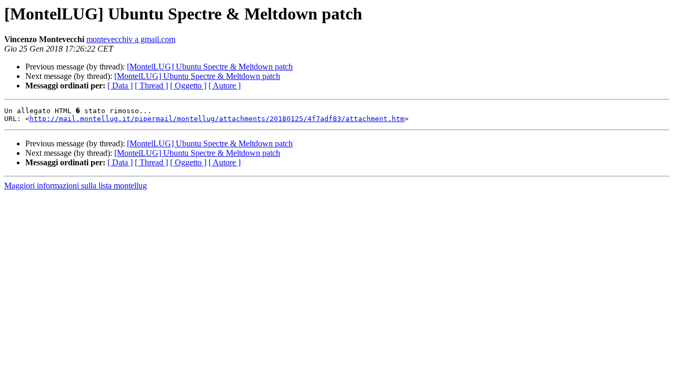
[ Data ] (120, 85)
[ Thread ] (151, 85)
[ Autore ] (225, 85)
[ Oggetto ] (188, 85)
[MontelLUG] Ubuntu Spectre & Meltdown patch (210, 66)
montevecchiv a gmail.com (130, 39)
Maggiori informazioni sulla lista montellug (75, 185)
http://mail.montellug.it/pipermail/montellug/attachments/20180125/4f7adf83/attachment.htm (216, 119)
